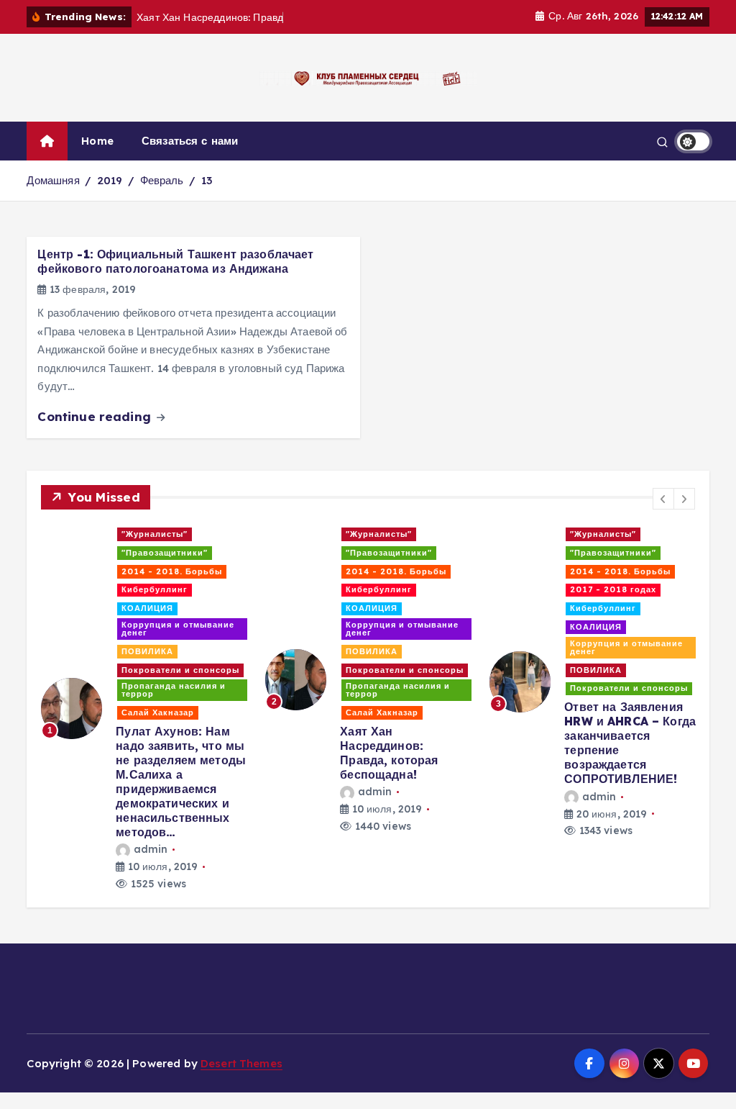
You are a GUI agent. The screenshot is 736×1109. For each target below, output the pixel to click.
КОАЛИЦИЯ (147, 608)
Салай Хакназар (157, 712)
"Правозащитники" (164, 553)
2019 (110, 180)
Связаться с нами (190, 141)
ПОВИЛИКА (147, 651)
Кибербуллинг (154, 589)
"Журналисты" (154, 534)
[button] (663, 499)
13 (206, 180)
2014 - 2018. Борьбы (171, 571)
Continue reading (96, 416)
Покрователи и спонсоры (180, 670)
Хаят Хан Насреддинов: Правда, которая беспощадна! (389, 753)
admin (150, 849)
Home (97, 141)
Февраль (162, 180)
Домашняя (53, 180)
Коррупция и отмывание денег (177, 629)
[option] (144, 708)
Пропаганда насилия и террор (173, 690)
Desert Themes (241, 1063)
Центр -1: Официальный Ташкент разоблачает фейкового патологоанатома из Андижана (175, 261)
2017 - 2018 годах (613, 589)
